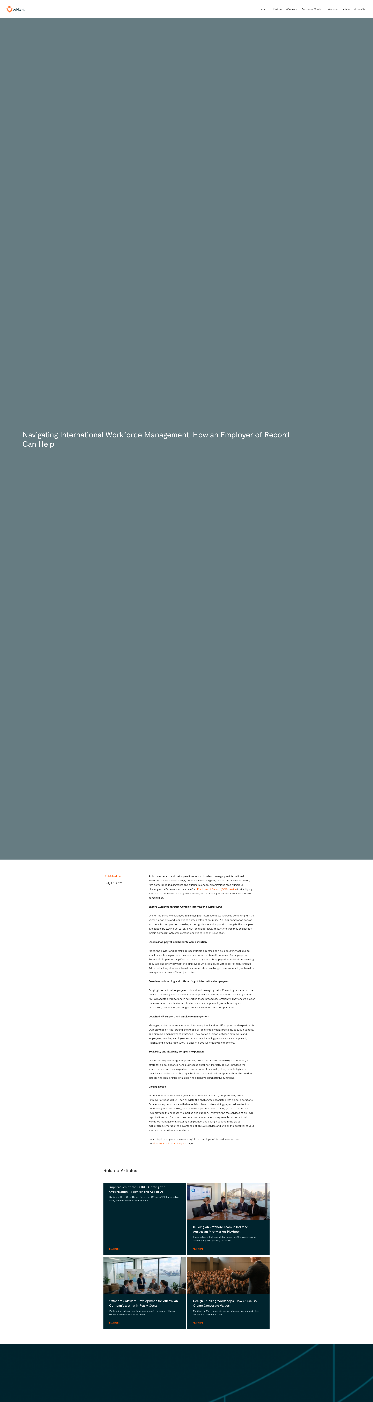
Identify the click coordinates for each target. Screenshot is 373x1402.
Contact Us (359, 9)
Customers (333, 9)
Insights (346, 9)
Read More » (115, 1249)
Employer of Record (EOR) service (217, 889)
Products (277, 9)
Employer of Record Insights (169, 1143)
